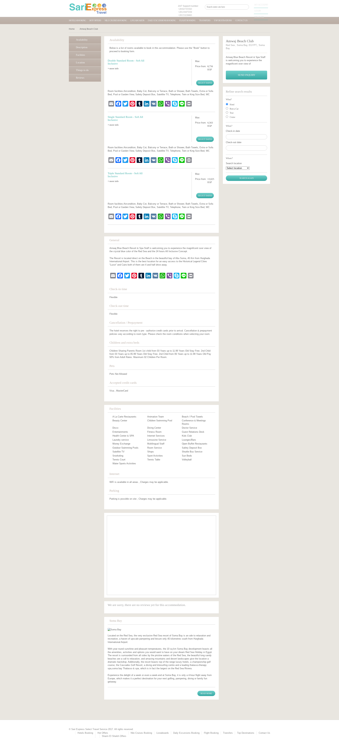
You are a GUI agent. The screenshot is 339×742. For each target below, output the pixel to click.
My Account (261, 5)
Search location (234, 163)
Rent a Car (234, 109)
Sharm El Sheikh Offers (114, 736)
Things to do (82, 70)
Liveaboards (137, 20)
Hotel (232, 104)
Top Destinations (223, 20)
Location (80, 62)
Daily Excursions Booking (162, 20)
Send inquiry (246, 75)
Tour (232, 113)
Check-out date (233, 142)
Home (72, 29)
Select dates (205, 83)
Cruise (232, 117)
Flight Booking (187, 20)
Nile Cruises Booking (116, 20)
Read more (206, 693)
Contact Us (241, 20)
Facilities (80, 55)
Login (257, 11)
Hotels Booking (77, 20)
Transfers (204, 20)
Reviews (80, 77)
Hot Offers (95, 20)
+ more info (113, 68)
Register (259, 17)
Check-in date (233, 131)
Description (81, 47)
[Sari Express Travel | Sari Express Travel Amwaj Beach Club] (88, 8)
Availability (82, 40)
